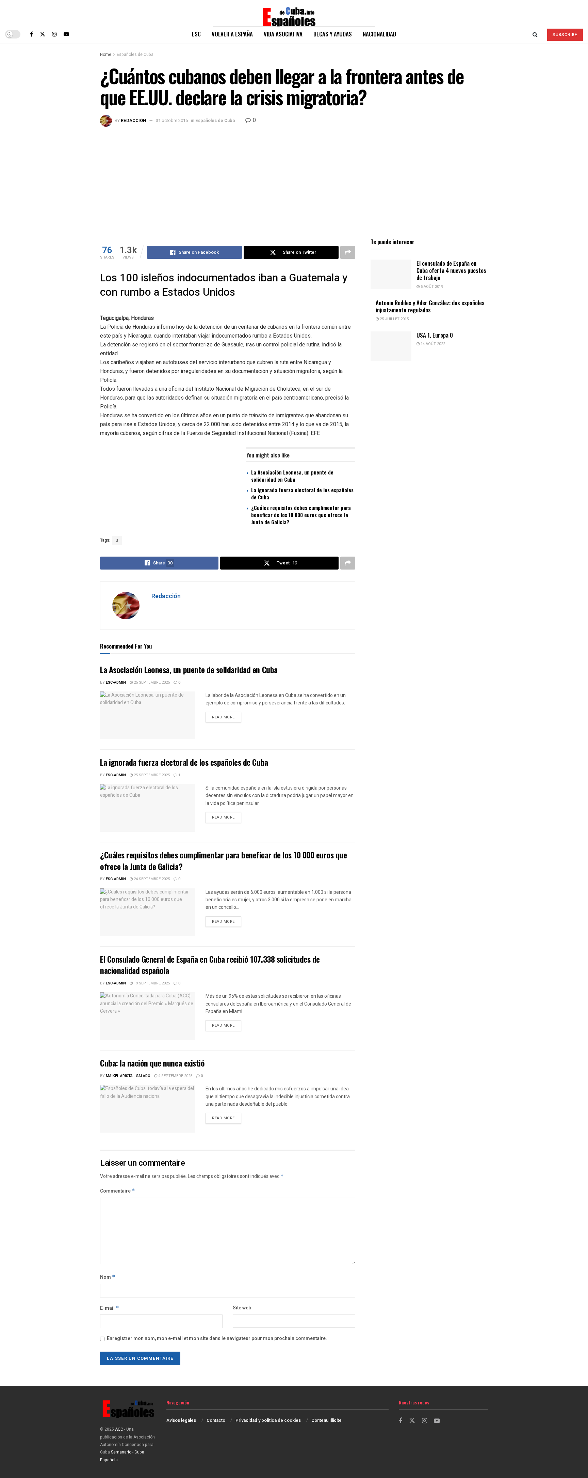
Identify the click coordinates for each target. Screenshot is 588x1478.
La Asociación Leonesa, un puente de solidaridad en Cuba (292, 475)
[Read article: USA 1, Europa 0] (391, 346)
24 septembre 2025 (151, 879)
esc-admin (116, 682)
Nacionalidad (379, 34)
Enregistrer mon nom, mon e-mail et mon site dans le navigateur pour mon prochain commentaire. (217, 1338)
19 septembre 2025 (151, 983)
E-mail (109, 1308)
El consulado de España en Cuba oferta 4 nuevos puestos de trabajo (451, 270)
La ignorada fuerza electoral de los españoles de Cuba (302, 493)
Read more (226, 717)
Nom (107, 1277)
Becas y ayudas (332, 34)
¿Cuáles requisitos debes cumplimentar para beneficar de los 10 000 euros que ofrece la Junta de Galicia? (301, 515)
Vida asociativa (283, 34)
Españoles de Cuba (135, 54)
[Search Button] (535, 34)
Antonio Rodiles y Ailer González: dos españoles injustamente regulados (430, 306)
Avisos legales (181, 1420)
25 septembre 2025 (151, 682)
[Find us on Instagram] (54, 34)
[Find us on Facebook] (31, 34)
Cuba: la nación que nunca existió (152, 1063)
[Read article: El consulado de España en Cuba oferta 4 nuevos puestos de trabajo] (391, 274)
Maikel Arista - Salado (128, 1076)
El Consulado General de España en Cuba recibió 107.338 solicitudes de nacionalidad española (210, 965)
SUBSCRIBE (565, 35)
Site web (242, 1307)
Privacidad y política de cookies (268, 1420)
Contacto (216, 1420)
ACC (119, 1429)
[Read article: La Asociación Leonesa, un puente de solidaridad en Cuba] (147, 715)
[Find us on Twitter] (42, 34)
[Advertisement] (294, 177)
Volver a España (232, 34)
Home (105, 54)
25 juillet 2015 (394, 319)
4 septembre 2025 (174, 1076)
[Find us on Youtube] (66, 34)
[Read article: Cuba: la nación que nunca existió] (147, 1109)
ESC (196, 34)
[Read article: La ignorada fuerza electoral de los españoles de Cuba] (147, 808)
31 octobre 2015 (172, 120)
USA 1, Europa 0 (434, 335)
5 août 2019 (431, 287)
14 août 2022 (432, 344)
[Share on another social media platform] (347, 252)
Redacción (133, 120)
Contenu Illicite (326, 1420)
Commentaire (117, 1191)
